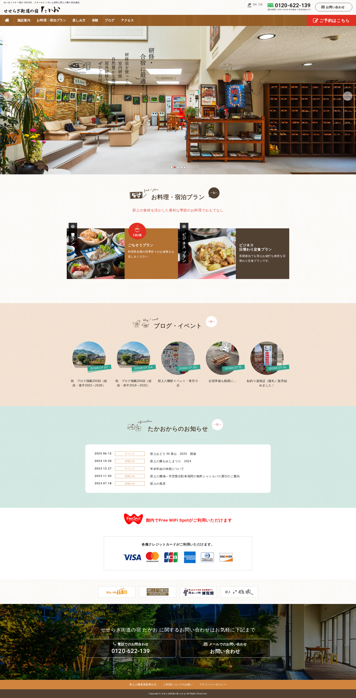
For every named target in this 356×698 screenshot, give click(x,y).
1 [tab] (171, 167)
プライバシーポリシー (213, 684)
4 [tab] (181, 167)
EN (255, 4)
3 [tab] (178, 167)
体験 (95, 20)
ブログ (110, 20)
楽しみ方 (79, 20)
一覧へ (214, 192)
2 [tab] (174, 167)
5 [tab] (184, 167)
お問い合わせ (335, 7)
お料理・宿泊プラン (51, 20)
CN (260, 4)
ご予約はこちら (334, 20)
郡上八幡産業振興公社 (143, 684)
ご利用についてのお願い (178, 684)
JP (249, 4)
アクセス (127, 20)
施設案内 (24, 20)
